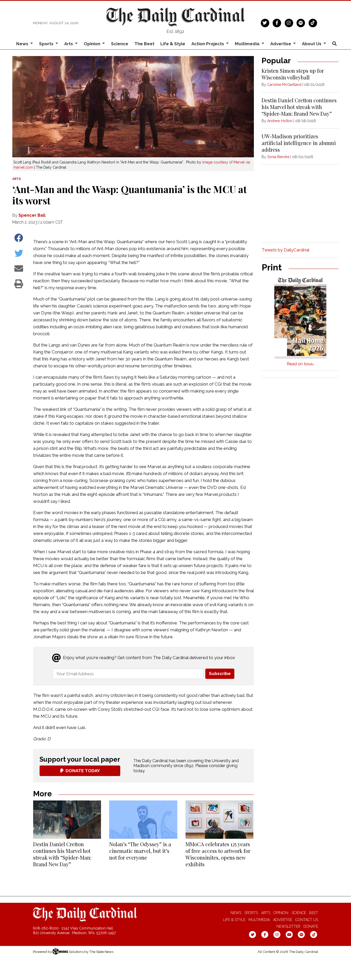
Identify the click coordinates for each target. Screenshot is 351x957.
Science (119, 43)
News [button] (22, 43)
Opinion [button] (92, 43)
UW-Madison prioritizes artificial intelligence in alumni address (299, 143)
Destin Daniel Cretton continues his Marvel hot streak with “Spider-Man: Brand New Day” (62, 854)
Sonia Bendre (278, 157)
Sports (251, 913)
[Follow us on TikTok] (312, 22)
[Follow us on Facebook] (276, 22)
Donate (310, 926)
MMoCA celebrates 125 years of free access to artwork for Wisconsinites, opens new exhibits (218, 854)
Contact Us (306, 920)
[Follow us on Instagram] (288, 22)
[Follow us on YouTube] (289, 934)
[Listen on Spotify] (300, 22)
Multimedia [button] (248, 43)
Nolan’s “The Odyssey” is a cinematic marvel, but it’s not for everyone (140, 851)
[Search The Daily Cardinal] (334, 43)
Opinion (280, 913)
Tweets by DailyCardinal (285, 249)
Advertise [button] (281, 43)
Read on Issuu (300, 363)
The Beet (144, 43)
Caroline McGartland (284, 85)
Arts (265, 913)
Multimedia (259, 920)
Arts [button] (69, 43)
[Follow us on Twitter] (265, 22)
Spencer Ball (32, 215)
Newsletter (288, 926)
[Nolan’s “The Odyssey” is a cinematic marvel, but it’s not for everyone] (143, 819)
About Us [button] (312, 43)
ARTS (16, 179)
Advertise (282, 920)
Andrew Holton (279, 121)
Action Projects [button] (208, 43)
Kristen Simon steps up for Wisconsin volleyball (293, 74)
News (235, 913)
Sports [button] (46, 43)
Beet (313, 913)
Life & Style (172, 43)
